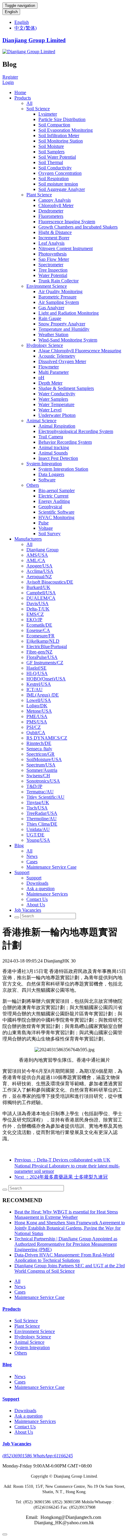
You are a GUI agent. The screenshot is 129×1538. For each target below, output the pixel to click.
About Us (35, 904)
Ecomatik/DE (39, 625)
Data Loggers (51, 474)
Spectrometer (50, 264)
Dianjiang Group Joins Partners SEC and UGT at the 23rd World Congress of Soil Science (69, 1268)
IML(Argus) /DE (42, 694)
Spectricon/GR (40, 754)
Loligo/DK (36, 705)
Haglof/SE (36, 668)
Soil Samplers (51, 151)
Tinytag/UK (37, 802)
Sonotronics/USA (43, 780)
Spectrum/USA (41, 764)
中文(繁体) (25, 27)
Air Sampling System (58, 302)
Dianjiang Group (42, 549)
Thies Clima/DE (41, 824)
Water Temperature (56, 404)
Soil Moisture (51, 146)
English (11, 12)
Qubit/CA (35, 732)
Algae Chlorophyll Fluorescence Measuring (79, 350)
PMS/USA (36, 721)
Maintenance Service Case (51, 867)
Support (21, 872)
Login (8, 82)
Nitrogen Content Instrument (65, 248)
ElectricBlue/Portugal (46, 646)
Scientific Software (56, 512)
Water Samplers (53, 399)
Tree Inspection (53, 270)
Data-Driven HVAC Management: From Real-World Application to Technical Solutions (64, 1257)
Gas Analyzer (51, 307)
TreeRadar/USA (41, 813)
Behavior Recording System (65, 442)
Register (10, 76)
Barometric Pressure (57, 296)
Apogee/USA (39, 565)
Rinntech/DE (38, 743)
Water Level (50, 409)
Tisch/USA (37, 807)
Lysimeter (47, 114)
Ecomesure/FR (40, 635)
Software (47, 479)
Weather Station (53, 334)
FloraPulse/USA (42, 657)
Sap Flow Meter (53, 259)
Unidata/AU (38, 829)
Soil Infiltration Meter (58, 135)
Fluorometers (50, 216)
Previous (67, 1165)
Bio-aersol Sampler (56, 490)
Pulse (43, 522)
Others (32, 485)
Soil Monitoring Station (60, 140)
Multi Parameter (53, 372)
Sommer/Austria (41, 770)
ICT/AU (34, 689)
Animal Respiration (56, 426)
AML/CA (35, 560)
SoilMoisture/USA (44, 759)
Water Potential (52, 275)
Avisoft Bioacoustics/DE (49, 581)
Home (20, 92)
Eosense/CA (38, 630)
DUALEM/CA (41, 598)
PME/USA (36, 716)
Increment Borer (53, 237)
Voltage (45, 528)
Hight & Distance (55, 232)
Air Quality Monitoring (60, 291)
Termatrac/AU (40, 791)
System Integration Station (63, 469)
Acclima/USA (39, 571)
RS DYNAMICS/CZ (46, 737)
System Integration (44, 463)
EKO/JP (34, 619)
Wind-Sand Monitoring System (67, 339)
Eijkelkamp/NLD (42, 641)
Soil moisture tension (58, 183)
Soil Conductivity (55, 167)
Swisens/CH (38, 775)
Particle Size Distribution (62, 119)
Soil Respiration (53, 178)
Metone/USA (39, 711)
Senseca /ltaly (39, 748)
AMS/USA (37, 555)
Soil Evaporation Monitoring (65, 130)
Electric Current (53, 495)
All (29, 103)
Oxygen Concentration (60, 173)
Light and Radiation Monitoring (68, 313)
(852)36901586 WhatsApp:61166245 (37, 1455)
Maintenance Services (47, 893)
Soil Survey (49, 533)
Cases (32, 861)
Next (61, 1176)
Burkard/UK (38, 587)
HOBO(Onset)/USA (46, 678)
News (32, 856)
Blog (19, 845)
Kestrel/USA (38, 684)
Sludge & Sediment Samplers (66, 388)
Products (22, 97)
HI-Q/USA (37, 673)
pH (41, 377)
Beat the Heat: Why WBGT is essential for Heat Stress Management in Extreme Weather (66, 1214)
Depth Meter (50, 382)
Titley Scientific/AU (45, 797)
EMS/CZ (35, 614)
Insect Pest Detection (58, 458)
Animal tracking (53, 447)
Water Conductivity (56, 393)
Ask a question (40, 888)
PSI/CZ (33, 727)
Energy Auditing (54, 501)
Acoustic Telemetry (56, 356)
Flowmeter (48, 366)
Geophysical (50, 506)
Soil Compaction (54, 124)
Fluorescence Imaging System (66, 221)
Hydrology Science (44, 345)
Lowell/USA (38, 700)
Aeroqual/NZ (39, 576)
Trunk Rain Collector (58, 280)
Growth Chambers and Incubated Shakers (78, 226)
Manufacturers (28, 538)
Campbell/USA (41, 592)
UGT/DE (35, 834)
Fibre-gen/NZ (39, 651)
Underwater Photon (57, 415)
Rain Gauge (49, 318)
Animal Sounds (53, 452)
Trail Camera (50, 436)
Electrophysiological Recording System (75, 431)
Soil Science (38, 108)
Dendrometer (50, 210)
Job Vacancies (27, 910)
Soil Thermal (50, 162)
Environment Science (46, 286)
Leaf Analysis (51, 243)
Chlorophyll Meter (56, 205)
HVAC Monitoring (56, 517)
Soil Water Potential (57, 157)
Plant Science (39, 194)
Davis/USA (37, 603)
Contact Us (37, 899)
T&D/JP (34, 786)
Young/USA (38, 840)
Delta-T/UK (38, 608)
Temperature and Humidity (63, 329)
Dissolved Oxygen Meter (62, 361)
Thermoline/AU (41, 818)
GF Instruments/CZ (44, 662)
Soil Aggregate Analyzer (61, 189)
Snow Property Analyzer (61, 323)
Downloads (37, 883)
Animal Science (41, 420)
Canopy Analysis (54, 200)
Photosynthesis (52, 253)
